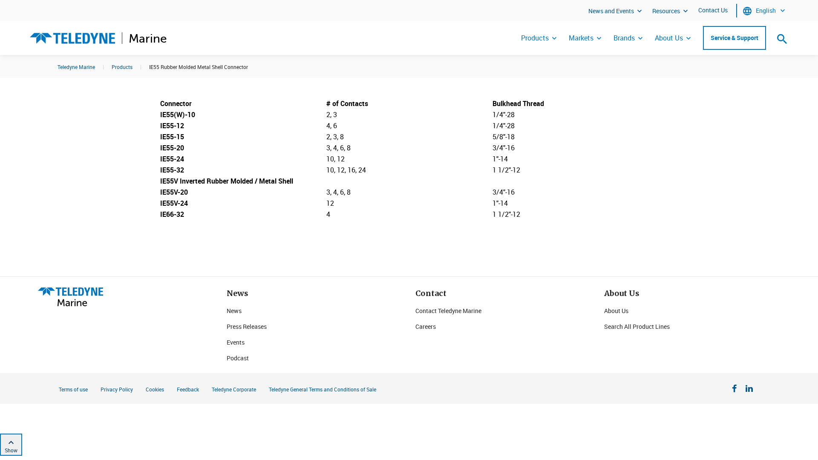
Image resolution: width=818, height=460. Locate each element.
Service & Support (734, 38)
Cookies (155, 389)
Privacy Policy (117, 389)
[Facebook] (734, 389)
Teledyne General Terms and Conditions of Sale (322, 389)
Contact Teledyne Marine (448, 311)
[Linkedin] (749, 389)
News (234, 311)
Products (535, 38)
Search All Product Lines (637, 326)
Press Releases (247, 326)
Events (236, 342)
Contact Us (713, 10)
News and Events (611, 11)
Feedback (188, 389)
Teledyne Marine (76, 66)
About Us (669, 38)
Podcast (238, 358)
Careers (425, 326)
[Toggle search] (782, 38)
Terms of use (73, 389)
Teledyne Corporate (234, 389)
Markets (581, 38)
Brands (624, 38)
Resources (666, 11)
